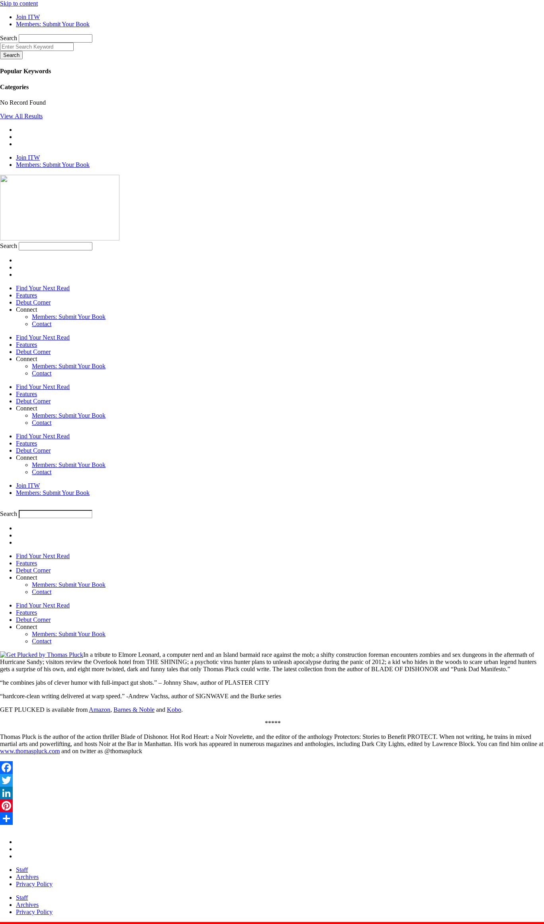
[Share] (272, 818)
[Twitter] (272, 780)
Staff (22, 869)
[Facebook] (272, 767)
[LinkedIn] (272, 793)
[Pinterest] (272, 805)
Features (26, 295)
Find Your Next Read (43, 288)
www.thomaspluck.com (30, 751)
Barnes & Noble (134, 709)
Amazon (99, 709)
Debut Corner (33, 302)
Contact (41, 323)
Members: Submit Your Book (69, 316)
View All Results (21, 116)
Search (8, 38)
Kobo (174, 709)
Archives (27, 876)
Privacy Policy (34, 884)
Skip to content (19, 3)
